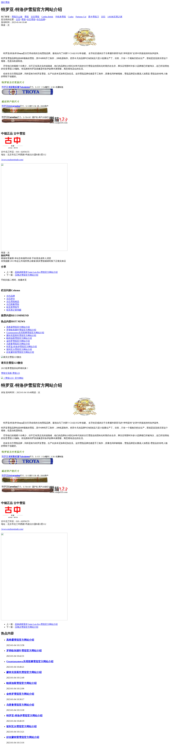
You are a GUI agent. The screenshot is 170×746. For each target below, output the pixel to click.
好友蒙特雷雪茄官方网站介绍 (20, 352)
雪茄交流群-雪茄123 (10, 373)
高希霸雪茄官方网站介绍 (18, 327)
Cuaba (70, 17)
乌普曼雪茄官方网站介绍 (18, 344)
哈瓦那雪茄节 (12, 307)
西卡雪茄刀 (93, 17)
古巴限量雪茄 (12, 304)
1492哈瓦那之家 (114, 17)
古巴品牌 (41, 19)
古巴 (103, 17)
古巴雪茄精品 (12, 301)
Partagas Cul (81, 17)
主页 (18, 19)
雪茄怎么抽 (17, 17)
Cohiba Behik (47, 17)
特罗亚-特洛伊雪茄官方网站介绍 (21, 346)
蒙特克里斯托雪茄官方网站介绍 (21, 335)
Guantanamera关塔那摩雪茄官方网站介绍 (25, 332)
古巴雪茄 (35, 17)
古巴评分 (10, 299)
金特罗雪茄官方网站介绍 (18, 341)
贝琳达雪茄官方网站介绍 (26, 275)
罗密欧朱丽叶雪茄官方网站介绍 (21, 330)
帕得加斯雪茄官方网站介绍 (19, 338)
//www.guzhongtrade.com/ (12, 160)
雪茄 (26, 17)
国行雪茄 (5, 2)
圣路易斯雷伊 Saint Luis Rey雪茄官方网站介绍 (36, 272)
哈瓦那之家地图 (13, 310)
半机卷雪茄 (60, 17)
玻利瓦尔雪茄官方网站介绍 (19, 349)
